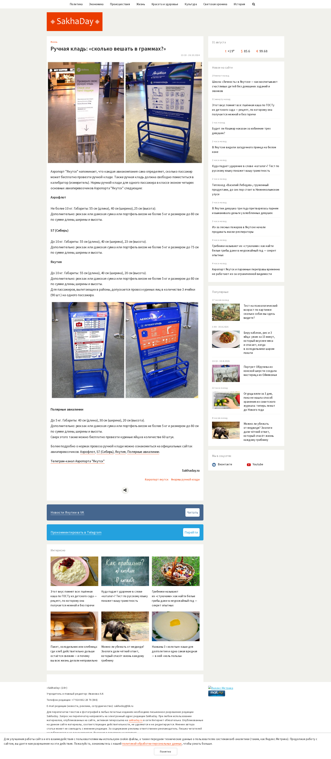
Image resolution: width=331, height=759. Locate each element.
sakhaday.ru (136, 720)
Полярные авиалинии (143, 451)
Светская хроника (215, 4)
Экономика (96, 4)
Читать (192, 512)
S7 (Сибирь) (105, 451)
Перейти (191, 532)
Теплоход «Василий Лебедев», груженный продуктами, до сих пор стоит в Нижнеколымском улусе (245, 189)
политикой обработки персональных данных (152, 743)
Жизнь (140, 4)
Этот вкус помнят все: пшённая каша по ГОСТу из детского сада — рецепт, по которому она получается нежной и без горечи (243, 109)
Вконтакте (225, 464)
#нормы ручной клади (185, 479)
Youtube (258, 464)
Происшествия (120, 4)
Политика (76, 4)
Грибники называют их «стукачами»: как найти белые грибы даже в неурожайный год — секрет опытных (244, 250)
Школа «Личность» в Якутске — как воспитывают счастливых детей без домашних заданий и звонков (245, 86)
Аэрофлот (87, 451)
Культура (191, 4)
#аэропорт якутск (156, 479)
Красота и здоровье (165, 4)
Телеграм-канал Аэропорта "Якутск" (78, 461)
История (239, 4)
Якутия (120, 451)
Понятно (165, 751)
